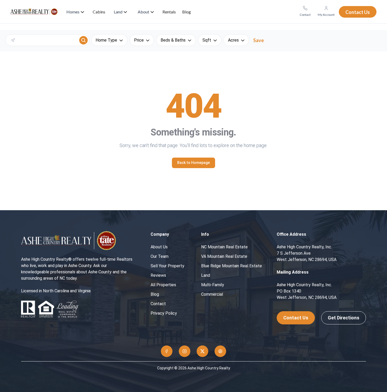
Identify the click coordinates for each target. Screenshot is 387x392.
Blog (155, 294)
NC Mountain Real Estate (224, 246)
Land (205, 275)
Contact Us (295, 317)
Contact (158, 303)
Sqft (206, 40)
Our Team (159, 256)
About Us (159, 246)
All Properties (163, 284)
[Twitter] (202, 351)
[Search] (83, 40)
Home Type (106, 40)
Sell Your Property (167, 265)
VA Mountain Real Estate (224, 256)
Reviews (158, 275)
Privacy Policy (164, 313)
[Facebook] (166, 351)
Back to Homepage (193, 162)
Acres (233, 40)
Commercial (212, 294)
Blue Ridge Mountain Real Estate (231, 265)
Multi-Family (212, 284)
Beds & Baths (173, 40)
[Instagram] (184, 351)
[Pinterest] (220, 351)
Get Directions (343, 317)
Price (139, 40)
